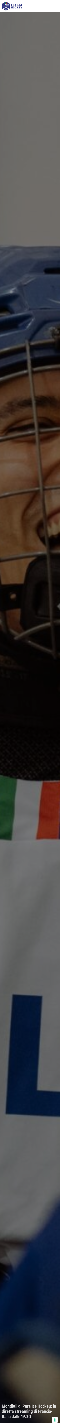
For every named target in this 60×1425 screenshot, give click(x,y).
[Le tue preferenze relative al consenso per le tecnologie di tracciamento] (55, 1420)
